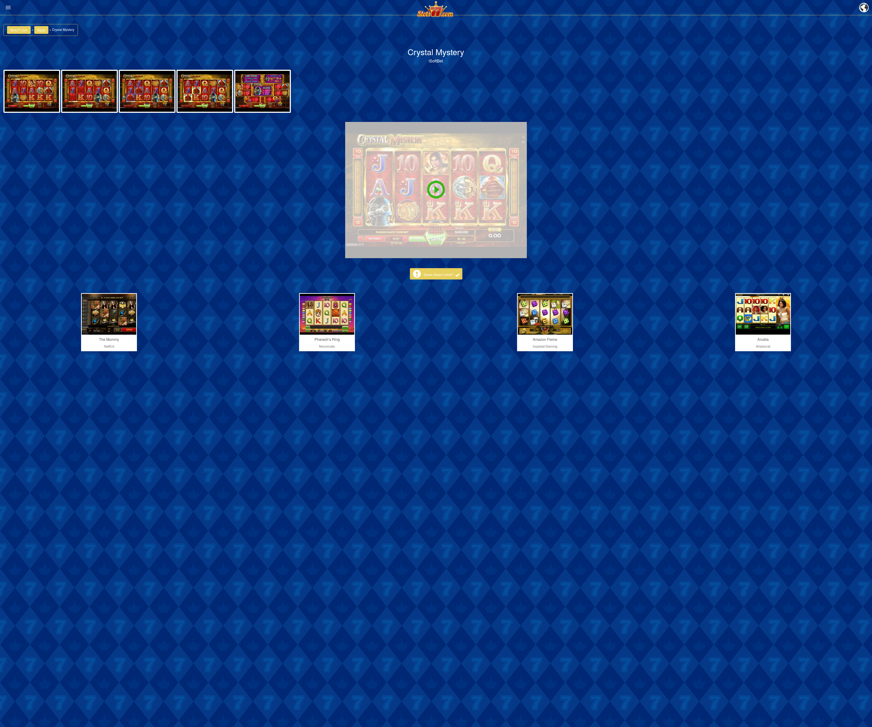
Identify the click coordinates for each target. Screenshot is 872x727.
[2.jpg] (89, 91)
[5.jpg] (262, 91)
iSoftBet (436, 61)
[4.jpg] (204, 91)
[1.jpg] (31, 91)
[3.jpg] (147, 91)
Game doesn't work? (439, 274)
